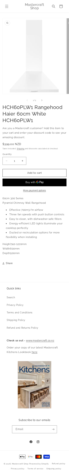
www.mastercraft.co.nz (40, 340)
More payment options (34, 190)
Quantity (7, 154)
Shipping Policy (16, 320)
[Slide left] (27, 100)
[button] (6, 6)
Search (11, 297)
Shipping (20, 149)
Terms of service (35, 469)
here (34, 352)
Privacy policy (17, 469)
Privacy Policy (15, 305)
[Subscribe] (53, 429)
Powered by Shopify (39, 464)
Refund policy (58, 464)
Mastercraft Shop (20, 464)
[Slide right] (42, 100)
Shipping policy (53, 469)
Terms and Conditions (19, 312)
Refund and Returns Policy (22, 327)
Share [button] (9, 263)
